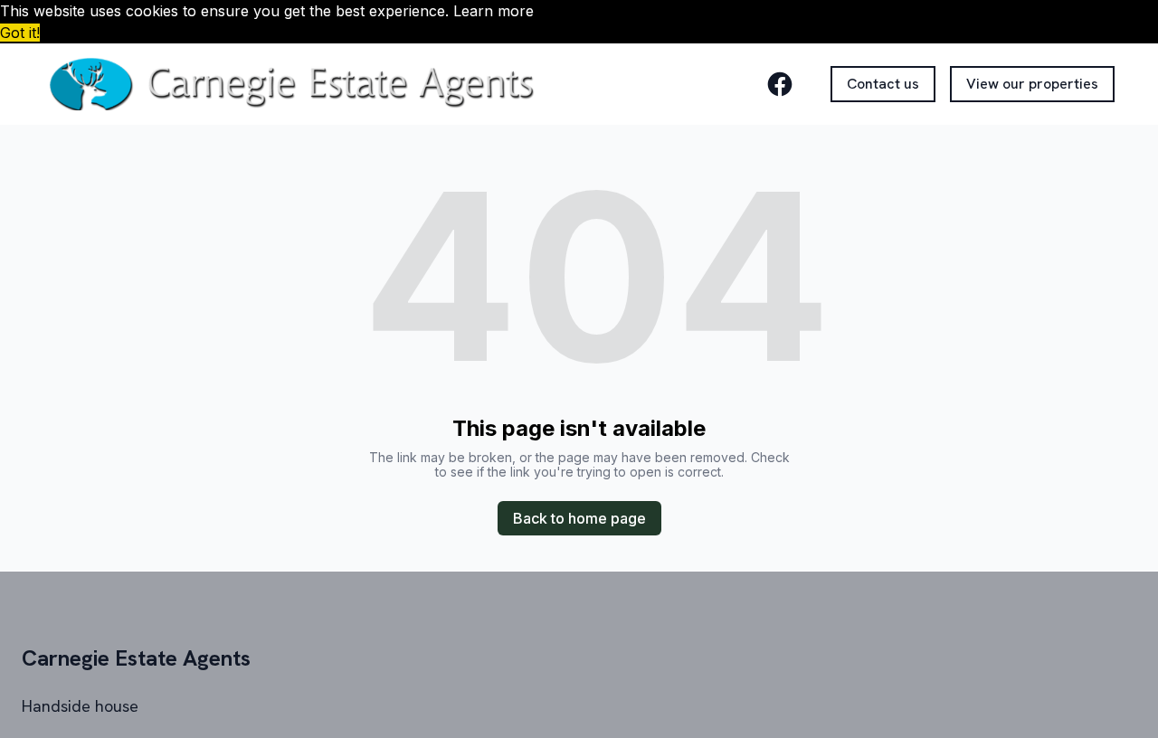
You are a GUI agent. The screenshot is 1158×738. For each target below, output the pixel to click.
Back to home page (579, 518)
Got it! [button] (20, 33)
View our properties (1032, 83)
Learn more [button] (493, 11)
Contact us (883, 83)
